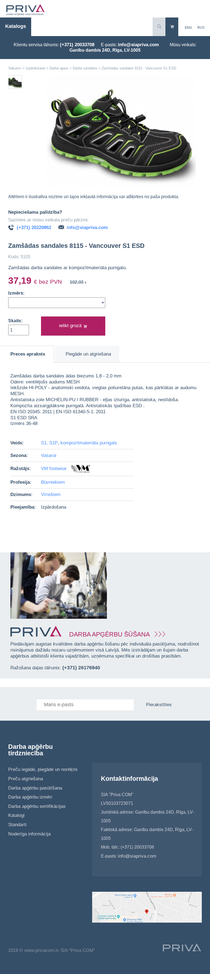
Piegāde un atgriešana (88, 354)
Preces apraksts (27, 354)
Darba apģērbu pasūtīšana (35, 788)
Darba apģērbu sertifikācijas (37, 806)
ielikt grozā (71, 325)
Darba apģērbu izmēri (30, 797)
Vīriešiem (50, 494)
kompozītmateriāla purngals (88, 442)
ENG (188, 28)
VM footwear (54, 468)
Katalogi (16, 815)
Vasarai (48, 455)
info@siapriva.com (138, 44)
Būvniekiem (53, 482)
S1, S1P (49, 442)
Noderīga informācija (29, 834)
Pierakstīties (159, 704)
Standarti (17, 824)
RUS (201, 28)
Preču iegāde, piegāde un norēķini (42, 769)
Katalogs (15, 26)
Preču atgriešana (25, 778)
